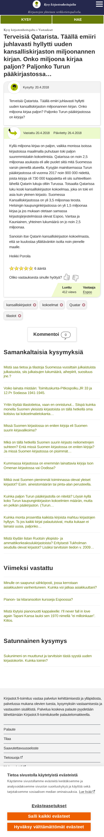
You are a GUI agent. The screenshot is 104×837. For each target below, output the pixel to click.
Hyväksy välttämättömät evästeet (49, 826)
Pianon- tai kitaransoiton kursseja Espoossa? (38, 599)
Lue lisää (85, 792)
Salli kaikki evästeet (49, 816)
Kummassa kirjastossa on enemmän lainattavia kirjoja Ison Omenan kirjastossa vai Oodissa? (48, 465)
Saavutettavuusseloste (21, 748)
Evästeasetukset (49, 805)
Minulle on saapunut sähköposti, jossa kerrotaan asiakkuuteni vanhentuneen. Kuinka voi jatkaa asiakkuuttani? (50, 585)
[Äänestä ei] (75, 278)
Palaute (9, 729)
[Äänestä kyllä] (67, 277)
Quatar (74, 305)
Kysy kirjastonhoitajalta (19, 30)
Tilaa (7, 739)
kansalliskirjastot (18, 305)
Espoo (87, 292)
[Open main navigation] (99, 4)
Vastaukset (45, 30)
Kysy (26, 19)
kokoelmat (50, 305)
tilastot (11, 316)
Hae (78, 19)
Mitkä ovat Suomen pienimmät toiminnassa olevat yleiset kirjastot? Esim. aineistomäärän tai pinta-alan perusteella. (47, 482)
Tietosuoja (11, 757)
